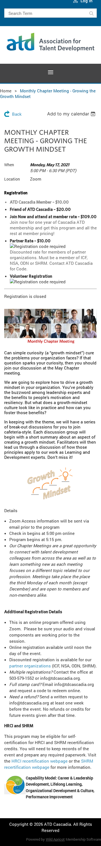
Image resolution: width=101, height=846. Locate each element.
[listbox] (72, 113)
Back (17, 114)
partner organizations (30, 666)
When (9, 164)
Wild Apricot (55, 839)
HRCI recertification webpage (40, 761)
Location (12, 179)
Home (6, 91)
